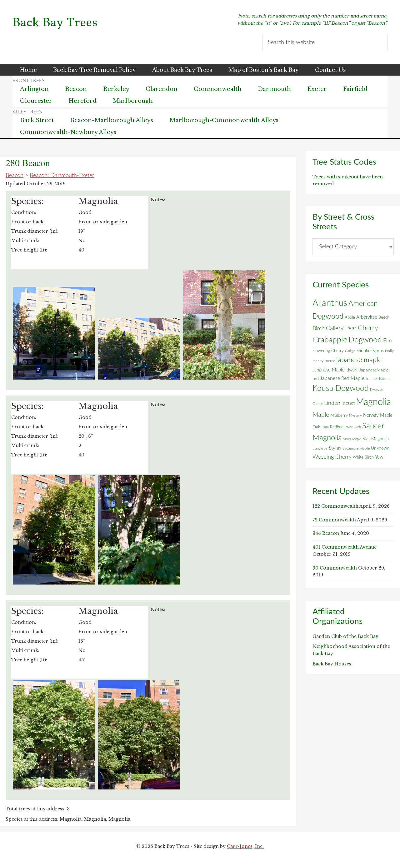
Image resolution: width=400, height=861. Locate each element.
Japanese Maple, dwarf (335, 370)
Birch (318, 328)
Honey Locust (323, 361)
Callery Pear (341, 328)
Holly (389, 351)
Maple (320, 415)
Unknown (380, 448)
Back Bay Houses (331, 664)
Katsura (384, 379)
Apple (350, 317)
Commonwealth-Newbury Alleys (68, 132)
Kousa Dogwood (340, 388)
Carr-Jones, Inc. (245, 846)
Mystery (355, 415)
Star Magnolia (375, 439)
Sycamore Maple (356, 448)
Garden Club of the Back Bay (345, 636)
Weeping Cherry (332, 457)
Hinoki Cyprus (370, 351)
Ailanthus (329, 303)
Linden (332, 403)
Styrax (335, 448)
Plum (325, 427)
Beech (383, 317)
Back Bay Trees (55, 22)
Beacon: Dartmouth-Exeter (62, 175)
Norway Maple (377, 415)
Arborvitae (366, 317)
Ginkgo (350, 351)
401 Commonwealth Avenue (344, 547)
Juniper (372, 379)
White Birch (363, 457)
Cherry (368, 328)
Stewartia (320, 448)
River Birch (353, 427)
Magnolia (373, 402)
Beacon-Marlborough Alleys (111, 120)
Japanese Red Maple (342, 378)
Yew (379, 457)
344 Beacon (325, 533)
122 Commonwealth (335, 506)
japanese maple (359, 359)
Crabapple (329, 340)
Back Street (37, 120)
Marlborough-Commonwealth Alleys (223, 120)
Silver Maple (352, 439)
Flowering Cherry (328, 351)
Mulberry (339, 415)
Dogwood (365, 340)
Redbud (336, 427)
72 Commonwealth (334, 520)
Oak (316, 427)
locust (348, 403)
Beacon (14, 175)
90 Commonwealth (334, 568)
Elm (387, 340)
